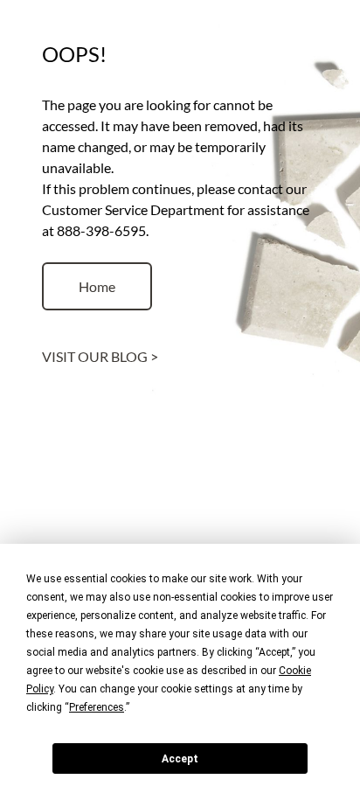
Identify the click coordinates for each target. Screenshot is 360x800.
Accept (180, 759)
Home (97, 286)
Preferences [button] (96, 707)
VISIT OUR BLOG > (100, 356)
